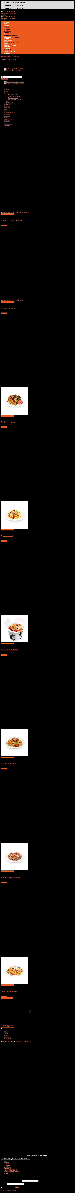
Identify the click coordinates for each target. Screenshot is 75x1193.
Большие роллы (13, 27)
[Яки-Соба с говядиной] (12, 300)
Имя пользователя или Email (11, 1180)
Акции (6, 1033)
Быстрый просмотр (7, 214)
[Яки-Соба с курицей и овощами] (15, 212)
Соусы (6, 50)
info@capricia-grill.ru (11, 37)
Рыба (6, 43)
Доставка (7, 31)
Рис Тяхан (8, 40)
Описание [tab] (8, 124)
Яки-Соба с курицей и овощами (11, 220)
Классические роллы (15, 32)
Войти (17, 1187)
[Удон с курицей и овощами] (14, 642)
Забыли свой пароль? (8, 1190)
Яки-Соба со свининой (8, 763)
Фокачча (7, 37)
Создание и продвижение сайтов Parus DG (15, 1159)
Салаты (7, 48)
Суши (6, 24)
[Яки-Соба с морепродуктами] (14, 869)
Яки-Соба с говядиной (8, 308)
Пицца (6, 22)
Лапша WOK (8, 35)
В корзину (4, 78)
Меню (6, 1032)
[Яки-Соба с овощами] (14, 68)
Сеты (6, 33)
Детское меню (9, 51)
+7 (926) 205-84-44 (7, 1025)
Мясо (6, 42)
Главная (3, 59)
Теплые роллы (13, 30)
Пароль (4, 1184)
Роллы (6, 25)
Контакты (7, 32)
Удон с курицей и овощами (10, 650)
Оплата (6, 1035)
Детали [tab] (7, 125)
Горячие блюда (10, 45)
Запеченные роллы (14, 28)
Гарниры (7, 46)
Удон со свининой (7, 536)
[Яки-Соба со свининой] (14, 756)
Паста (6, 38)
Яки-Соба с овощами (8, 422)
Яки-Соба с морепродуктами (10, 877)
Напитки (7, 53)
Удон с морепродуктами (9, 991)
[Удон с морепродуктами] (14, 70)
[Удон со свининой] (14, 528)
